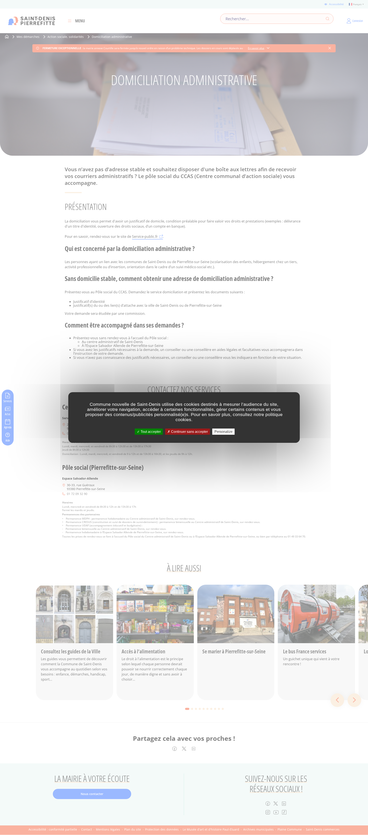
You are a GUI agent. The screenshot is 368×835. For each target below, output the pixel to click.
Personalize (223, 431)
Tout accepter (150, 431)
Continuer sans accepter (189, 431)
